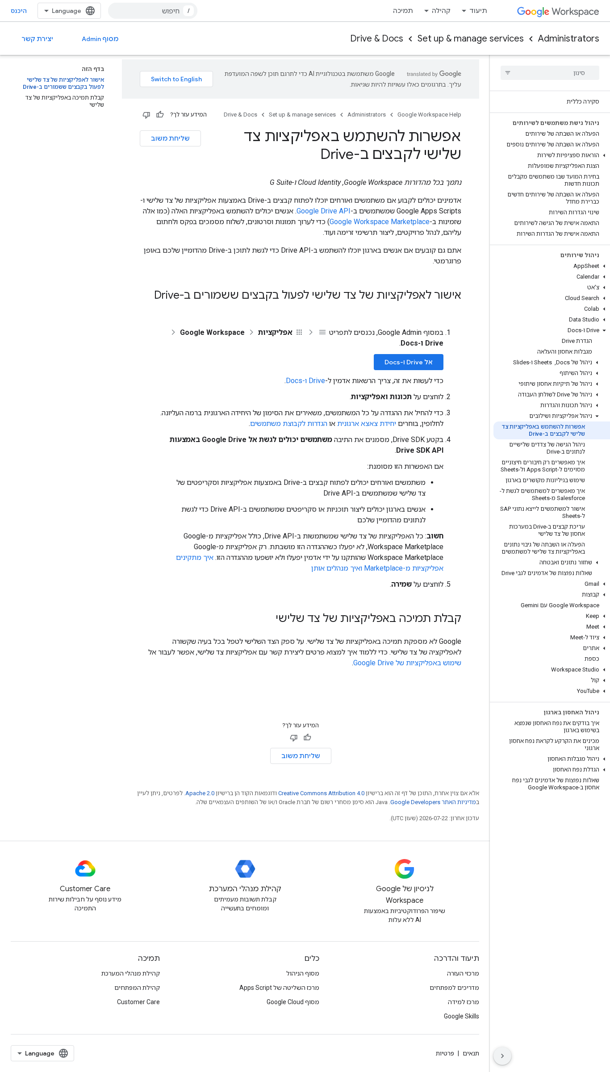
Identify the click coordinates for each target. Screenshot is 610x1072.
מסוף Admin (100, 39)
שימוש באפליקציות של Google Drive (407, 663)
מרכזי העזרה (463, 973)
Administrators (568, 38)
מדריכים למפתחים (454, 987)
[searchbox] (550, 73)
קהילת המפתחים (137, 987)
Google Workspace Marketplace (380, 221)
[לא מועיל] (146, 114)
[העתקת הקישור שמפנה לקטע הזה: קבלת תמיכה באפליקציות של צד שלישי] (267, 619)
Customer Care (138, 1001)
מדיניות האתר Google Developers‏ (433, 802)
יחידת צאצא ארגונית (366, 423)
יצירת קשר (37, 39)
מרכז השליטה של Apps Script (279, 987)
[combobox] (152, 11)
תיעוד (478, 11)
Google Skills (461, 1016)
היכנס (19, 10)
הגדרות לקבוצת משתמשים (288, 423)
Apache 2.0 (199, 793)
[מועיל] (160, 114)
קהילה (441, 11)
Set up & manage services (471, 38)
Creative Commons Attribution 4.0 (321, 793)
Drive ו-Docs (305, 380)
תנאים (471, 1053)
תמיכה (403, 11)
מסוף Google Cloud (293, 1001)
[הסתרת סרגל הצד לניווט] (502, 1056)
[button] (551, 155)
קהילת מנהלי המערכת (130, 973)
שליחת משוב (170, 138)
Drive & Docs (376, 38)
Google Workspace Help (429, 114)
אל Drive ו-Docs (408, 362)
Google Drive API (324, 211)
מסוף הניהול (302, 973)
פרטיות (445, 1053)
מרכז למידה (463, 1001)
